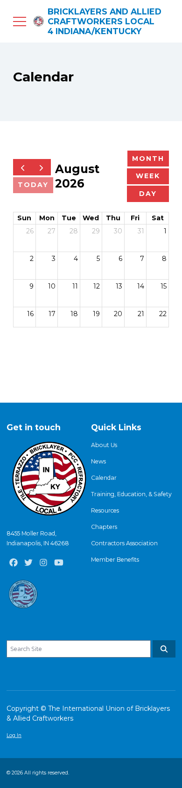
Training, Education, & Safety (131, 494)
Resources (105, 510)
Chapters (104, 526)
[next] (41, 167)
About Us (104, 444)
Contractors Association (124, 543)
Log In (14, 735)
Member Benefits (115, 559)
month (148, 158)
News (98, 461)
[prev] (22, 167)
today (33, 185)
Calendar (104, 477)
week (148, 176)
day (148, 193)
